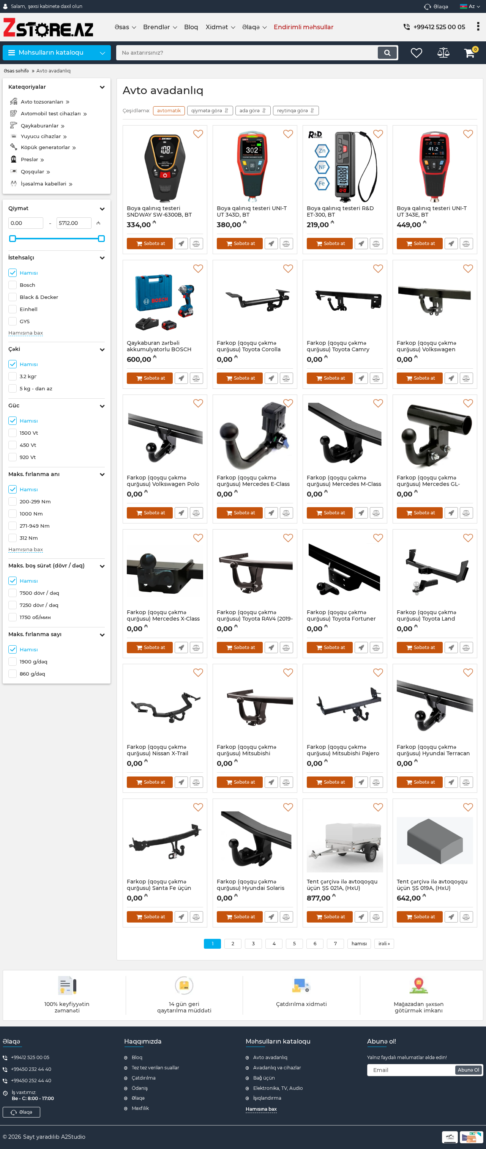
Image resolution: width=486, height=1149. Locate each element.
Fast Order (181, 243)
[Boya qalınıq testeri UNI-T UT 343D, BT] (255, 167)
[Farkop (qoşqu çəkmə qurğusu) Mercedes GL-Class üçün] (435, 437)
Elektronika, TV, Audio (278, 1088)
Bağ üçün (264, 1078)
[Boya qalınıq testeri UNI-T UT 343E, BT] (435, 167)
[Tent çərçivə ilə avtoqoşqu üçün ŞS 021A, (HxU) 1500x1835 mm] (345, 841)
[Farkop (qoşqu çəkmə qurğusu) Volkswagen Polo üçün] (165, 437)
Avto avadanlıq (270, 1057)
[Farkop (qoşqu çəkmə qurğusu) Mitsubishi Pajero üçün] (345, 706)
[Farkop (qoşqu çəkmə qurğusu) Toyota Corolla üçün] (255, 302)
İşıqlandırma (267, 1098)
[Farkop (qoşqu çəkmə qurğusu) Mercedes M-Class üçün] (345, 437)
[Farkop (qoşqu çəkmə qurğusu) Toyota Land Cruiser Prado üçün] (435, 571)
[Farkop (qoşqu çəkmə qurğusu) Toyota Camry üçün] (345, 302)
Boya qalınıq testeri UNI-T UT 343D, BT (252, 215)
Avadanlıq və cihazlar (277, 1067)
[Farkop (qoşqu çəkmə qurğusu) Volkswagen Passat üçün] (435, 302)
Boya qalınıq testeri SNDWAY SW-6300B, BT (159, 215)
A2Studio (73, 1136)
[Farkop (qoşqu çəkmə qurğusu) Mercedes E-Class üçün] (255, 437)
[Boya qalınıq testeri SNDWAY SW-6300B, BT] (165, 167)
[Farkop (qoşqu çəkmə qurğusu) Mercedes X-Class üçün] (165, 571)
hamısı (359, 943)
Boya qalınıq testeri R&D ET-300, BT (340, 215)
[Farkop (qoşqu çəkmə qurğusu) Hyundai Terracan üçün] (435, 706)
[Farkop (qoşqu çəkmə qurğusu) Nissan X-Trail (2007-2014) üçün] (165, 706)
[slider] (12, 238)
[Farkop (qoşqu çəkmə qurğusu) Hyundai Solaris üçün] (255, 841)
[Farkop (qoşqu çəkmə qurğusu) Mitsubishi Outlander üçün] (255, 706)
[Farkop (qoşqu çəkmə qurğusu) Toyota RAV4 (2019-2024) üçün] (255, 571)
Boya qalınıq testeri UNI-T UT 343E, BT (432, 215)
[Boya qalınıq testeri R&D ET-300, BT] (345, 167)
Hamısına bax (25, 333)
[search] (387, 53)
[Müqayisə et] (196, 243)
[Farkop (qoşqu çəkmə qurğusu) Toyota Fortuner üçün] (345, 571)
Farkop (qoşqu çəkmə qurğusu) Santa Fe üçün (159, 888)
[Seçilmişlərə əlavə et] (198, 134)
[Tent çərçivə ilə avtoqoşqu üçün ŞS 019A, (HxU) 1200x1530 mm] (435, 841)
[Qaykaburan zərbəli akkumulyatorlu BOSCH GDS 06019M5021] (165, 302)
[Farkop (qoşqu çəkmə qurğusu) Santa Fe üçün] (165, 841)
